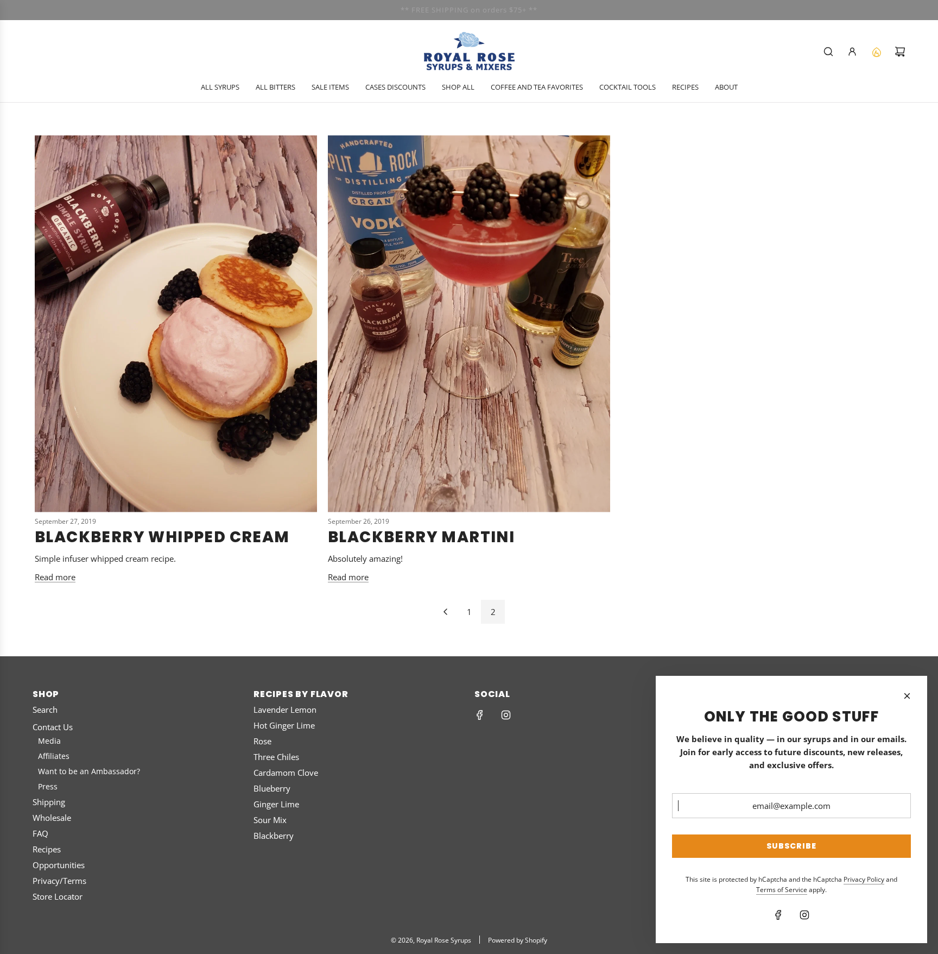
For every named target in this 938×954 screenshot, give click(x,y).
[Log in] (852, 52)
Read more (55, 577)
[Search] (828, 52)
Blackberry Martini (423, 537)
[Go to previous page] (445, 612)
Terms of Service (781, 889)
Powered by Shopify (517, 940)
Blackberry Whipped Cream (162, 537)
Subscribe (791, 845)
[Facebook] (480, 715)
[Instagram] (506, 715)
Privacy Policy (864, 879)
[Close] (907, 696)
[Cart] (900, 52)
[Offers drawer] (876, 52)
